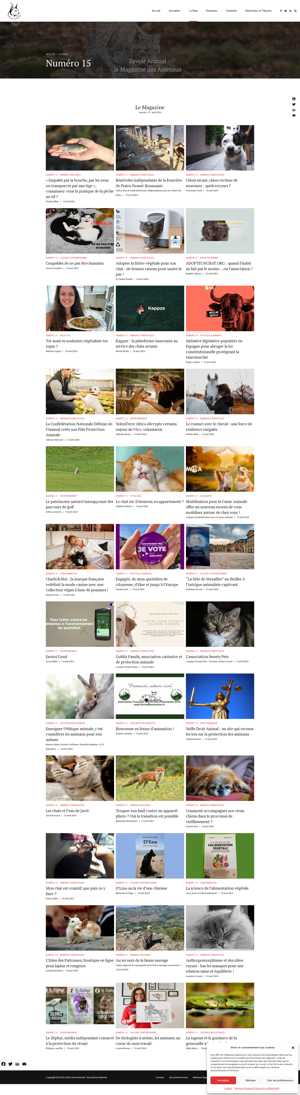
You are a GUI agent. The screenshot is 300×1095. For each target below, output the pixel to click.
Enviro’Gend (56, 656)
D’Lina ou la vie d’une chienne (141, 888)
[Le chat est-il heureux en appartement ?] (150, 469)
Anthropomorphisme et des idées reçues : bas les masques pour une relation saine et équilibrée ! (215, 966)
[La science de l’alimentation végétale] (220, 856)
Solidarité (231, 10)
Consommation (68, 573)
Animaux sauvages (70, 175)
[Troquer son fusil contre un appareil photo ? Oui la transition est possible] (150, 778)
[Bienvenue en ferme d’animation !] (150, 696)
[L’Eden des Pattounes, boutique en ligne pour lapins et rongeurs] (80, 928)
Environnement (138, 418)
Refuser (251, 1080)
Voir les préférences (280, 1080)
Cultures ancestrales (212, 1032)
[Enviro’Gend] (80, 624)
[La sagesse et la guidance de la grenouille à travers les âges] (220, 1005)
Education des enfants (72, 723)
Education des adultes (142, 723)
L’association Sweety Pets (207, 656)
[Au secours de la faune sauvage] (150, 928)
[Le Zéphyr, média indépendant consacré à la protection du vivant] (80, 1005)
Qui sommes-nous (178, 1077)
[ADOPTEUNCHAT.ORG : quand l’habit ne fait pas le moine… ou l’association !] (220, 231)
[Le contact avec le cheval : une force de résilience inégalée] (220, 391)
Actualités (174, 10)
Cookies (228, 1088)
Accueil (156, 10)
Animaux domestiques (142, 175)
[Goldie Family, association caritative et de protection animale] (150, 624)
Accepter (223, 1080)
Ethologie (135, 496)
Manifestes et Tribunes (258, 10)
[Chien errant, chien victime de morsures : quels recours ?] (220, 148)
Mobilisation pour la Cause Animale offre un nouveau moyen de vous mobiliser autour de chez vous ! (216, 507)
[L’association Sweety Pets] (220, 624)
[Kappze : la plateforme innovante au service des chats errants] (150, 308)
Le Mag (193, 10)
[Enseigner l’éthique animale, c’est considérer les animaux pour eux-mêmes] (80, 696)
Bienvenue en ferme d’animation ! (145, 728)
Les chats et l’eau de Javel (67, 810)
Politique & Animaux (211, 335)
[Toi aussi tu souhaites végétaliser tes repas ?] (80, 308)
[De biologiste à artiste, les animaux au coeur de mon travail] (150, 1005)
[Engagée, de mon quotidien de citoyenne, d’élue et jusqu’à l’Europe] (150, 546)
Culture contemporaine (73, 258)
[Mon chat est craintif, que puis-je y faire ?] (80, 856)
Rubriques (211, 10)
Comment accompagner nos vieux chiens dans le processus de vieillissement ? (215, 816)
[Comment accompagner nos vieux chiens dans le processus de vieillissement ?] (220, 778)
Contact (160, 1077)
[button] (293, 1047)
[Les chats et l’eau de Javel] (80, 778)
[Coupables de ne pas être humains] (80, 231)
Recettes (65, 335)
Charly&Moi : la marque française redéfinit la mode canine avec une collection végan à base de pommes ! (77, 584)
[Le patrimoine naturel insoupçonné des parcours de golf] (80, 469)
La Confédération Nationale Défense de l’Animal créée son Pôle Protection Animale (79, 429)
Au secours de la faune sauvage (142, 960)
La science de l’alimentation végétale (217, 888)
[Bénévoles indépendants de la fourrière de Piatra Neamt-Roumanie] (150, 148)
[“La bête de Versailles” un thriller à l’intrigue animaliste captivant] (220, 546)
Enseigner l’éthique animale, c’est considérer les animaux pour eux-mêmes (74, 734)
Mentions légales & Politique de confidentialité (257, 1088)
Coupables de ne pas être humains (75, 263)
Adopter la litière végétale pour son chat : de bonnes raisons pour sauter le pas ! (149, 269)
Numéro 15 (51, 175)
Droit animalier (208, 723)
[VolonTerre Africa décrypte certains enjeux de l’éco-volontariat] (150, 391)
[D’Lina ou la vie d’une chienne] (150, 856)
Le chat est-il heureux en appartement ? (150, 501)
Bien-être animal (209, 258)
